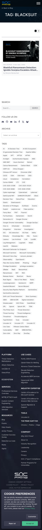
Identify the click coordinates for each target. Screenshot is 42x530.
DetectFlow (20, 199)
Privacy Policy (30, 508)
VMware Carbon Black (21, 326)
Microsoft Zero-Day (10, 256)
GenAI (30, 216)
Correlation (26, 179)
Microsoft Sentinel (9, 253)
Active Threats (7, 431)
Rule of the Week (21, 279)
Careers (24, 451)
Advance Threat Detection (30, 366)
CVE (23, 182)
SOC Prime (20, 303)
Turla (17, 320)
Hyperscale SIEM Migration (27, 381)
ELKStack (25, 206)
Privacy (24, 455)
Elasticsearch (15, 202)
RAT (17, 273)
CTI (17, 182)
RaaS (13, 269)
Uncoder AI (7, 323)
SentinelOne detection (11, 293)
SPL (4, 306)
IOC (4, 233)
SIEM (5, 300)
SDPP (31, 283)
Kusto (35, 236)
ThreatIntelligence (20, 316)
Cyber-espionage (9, 192)
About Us (24, 440)
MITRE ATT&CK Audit (9, 397)
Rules (32, 279)
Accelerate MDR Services (30, 376)
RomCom (20, 276)
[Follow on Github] (7, 122)
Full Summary (7, 216)
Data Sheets (6, 427)
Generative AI (8, 219)
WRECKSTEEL (26, 330)
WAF (16, 330)
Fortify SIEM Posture (28, 359)
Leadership (25, 447)
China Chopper (18, 169)
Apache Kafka (31, 152)
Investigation (28, 229)
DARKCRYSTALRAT (24, 196)
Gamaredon (20, 216)
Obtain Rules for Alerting (30, 363)
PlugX (34, 263)
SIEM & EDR (14, 300)
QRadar (5, 269)
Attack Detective (8, 365)
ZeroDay (27, 333)
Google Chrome (21, 219)
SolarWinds (31, 303)
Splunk (11, 306)
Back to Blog (8, 8)
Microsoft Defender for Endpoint (14, 249)
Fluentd (24, 212)
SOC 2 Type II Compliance (30, 459)
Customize (32, 516)
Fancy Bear (7, 212)
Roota (29, 276)
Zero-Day (17, 333)
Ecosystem (7, 379)
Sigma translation (28, 300)
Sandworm (22, 283)
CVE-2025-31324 (25, 186)
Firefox (31, 425)
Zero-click (6, 333)
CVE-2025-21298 (9, 186)
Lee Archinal (16, 239)
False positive (28, 209)
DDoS (36, 196)
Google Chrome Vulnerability (13, 222)
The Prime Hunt (8, 310)
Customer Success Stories (8, 436)
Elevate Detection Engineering (27, 371)
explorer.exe (15, 209)
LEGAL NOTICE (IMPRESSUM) (20, 488)
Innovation (26, 226)
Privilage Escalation (9, 266)
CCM (35, 165)
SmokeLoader (8, 303)
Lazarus (6, 239)
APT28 (19, 155)
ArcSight (6, 159)
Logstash (22, 243)
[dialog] (21, 509)
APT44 (27, 155)
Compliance (15, 179)
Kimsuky (6, 236)
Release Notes (8, 276)
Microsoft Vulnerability (27, 253)
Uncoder (26, 320)
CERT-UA (6, 169)
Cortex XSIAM (8, 182)
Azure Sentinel (18, 162)
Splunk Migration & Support (28, 406)
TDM (30, 306)
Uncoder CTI (19, 323)
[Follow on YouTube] (11, 122)
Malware (14, 246)
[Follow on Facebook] (19, 122)
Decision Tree (8, 199)
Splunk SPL (21, 306)
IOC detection (14, 233)
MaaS (31, 243)
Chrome (24, 425)
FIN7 (16, 212)
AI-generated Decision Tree (12, 152)
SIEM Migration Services (7, 408)
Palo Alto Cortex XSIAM (11, 263)
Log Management (9, 243)
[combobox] (21, 135)
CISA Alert (21, 175)
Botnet (29, 162)
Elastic (5, 202)
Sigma (4, 448)
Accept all (30, 523)
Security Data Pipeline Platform (14, 290)
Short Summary (31, 296)
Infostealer (15, 226)
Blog (3, 419)
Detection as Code (8, 441)
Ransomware (7, 273)
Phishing (26, 263)
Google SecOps (32, 222)
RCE (23, 273)
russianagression (9, 283)
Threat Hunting (8, 313)
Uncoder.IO (25, 417)
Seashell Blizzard (9, 286)
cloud (5, 179)
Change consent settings (20, 482)
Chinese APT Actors (10, 172)
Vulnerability (7, 330)
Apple (5, 155)
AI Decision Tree (13, 149)
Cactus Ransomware (10, 165)
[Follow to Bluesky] (27, 122)
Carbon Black (25, 165)
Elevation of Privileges (11, 206)
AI (3, 149)
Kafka (34, 233)
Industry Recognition (28, 444)
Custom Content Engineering (8, 402)
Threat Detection (24, 310)
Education (31, 199)
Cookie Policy (12, 485)
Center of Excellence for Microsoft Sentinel (30, 393)
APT (12, 155)
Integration (7, 229)
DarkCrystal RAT (8, 196)
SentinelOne (32, 290)
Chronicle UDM (26, 172)
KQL (28, 236)
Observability (7, 259)
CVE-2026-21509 (24, 189)
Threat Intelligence (23, 313)
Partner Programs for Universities (28, 464)
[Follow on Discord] (3, 122)
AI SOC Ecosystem (29, 149)
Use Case (6, 326)
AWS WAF (6, 162)
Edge (38, 425)
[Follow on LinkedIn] (15, 122)
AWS (33, 159)
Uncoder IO (31, 323)
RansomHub (23, 269)
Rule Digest (7, 279)
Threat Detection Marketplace (8, 360)
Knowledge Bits (17, 236)
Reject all (12, 523)
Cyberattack (23, 192)
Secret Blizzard (23, 286)
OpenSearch (20, 259)
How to (5, 226)
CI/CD (5, 175)
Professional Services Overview (9, 392)
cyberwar (34, 192)
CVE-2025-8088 (9, 189)
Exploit (5, 209)
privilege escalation (26, 266)
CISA (12, 175)
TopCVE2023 (7, 320)
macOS (5, 246)
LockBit (33, 239)
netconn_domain (26, 256)
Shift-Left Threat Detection (12, 296)
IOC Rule (25, 233)
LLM (25, 239)
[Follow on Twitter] (23, 122)
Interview (17, 229)
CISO (29, 175)
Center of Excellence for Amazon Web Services (30, 400)
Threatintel (7, 316)
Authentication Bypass (20, 159)
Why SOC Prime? (27, 436)
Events (34, 206)
